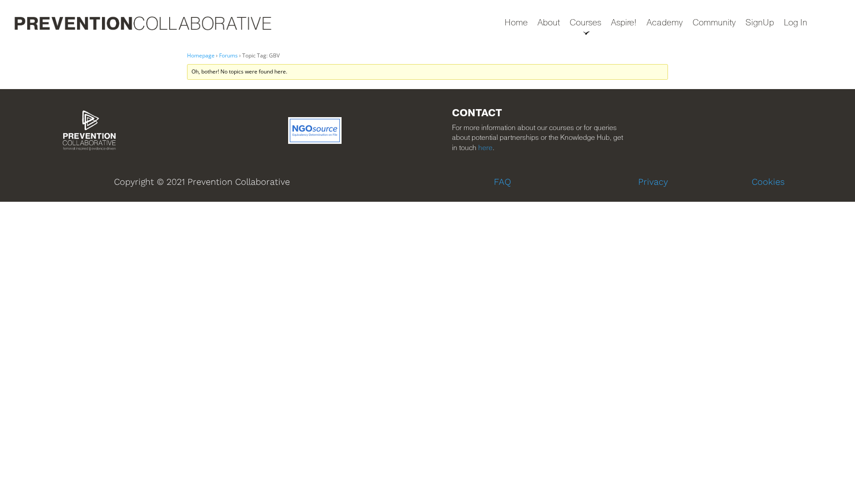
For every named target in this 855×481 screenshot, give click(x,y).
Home (516, 23)
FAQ (502, 181)
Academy (665, 23)
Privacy (653, 181)
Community (714, 23)
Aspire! (624, 23)
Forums (228, 55)
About (548, 23)
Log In (795, 23)
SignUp (759, 23)
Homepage (201, 55)
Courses (585, 23)
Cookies (768, 181)
